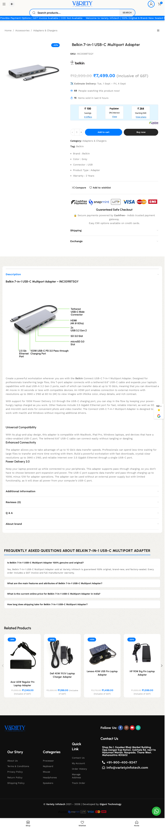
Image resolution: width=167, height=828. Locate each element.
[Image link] (15, 728)
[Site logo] (82, 3)
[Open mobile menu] (4, 4)
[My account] (151, 4)
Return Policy (14, 777)
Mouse (46, 771)
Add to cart (103, 132)
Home (8, 30)
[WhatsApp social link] (138, 727)
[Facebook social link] (120, 727)
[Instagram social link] (126, 727)
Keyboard (48, 766)
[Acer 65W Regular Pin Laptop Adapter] (22, 657)
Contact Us (78, 757)
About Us (12, 760)
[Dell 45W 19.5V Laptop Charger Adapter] (62, 653)
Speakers (48, 783)
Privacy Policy (15, 771)
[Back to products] (158, 31)
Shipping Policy (15, 783)
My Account (78, 763)
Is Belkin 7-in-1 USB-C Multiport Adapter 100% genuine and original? (45, 562)
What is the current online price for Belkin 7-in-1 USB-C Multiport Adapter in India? (53, 593)
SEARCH (127, 12)
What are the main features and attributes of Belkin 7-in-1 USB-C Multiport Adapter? (54, 583)
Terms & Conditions (18, 766)
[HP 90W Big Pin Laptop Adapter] (142, 652)
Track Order (78, 783)
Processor (48, 760)
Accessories (22, 30)
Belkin (80, 146)
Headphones (50, 777)
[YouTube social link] (132, 727)
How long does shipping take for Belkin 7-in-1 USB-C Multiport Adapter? (47, 604)
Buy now (141, 132)
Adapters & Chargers (45, 30)
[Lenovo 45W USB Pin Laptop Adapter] (102, 652)
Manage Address (76, 776)
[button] (162, 665)
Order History (79, 769)
